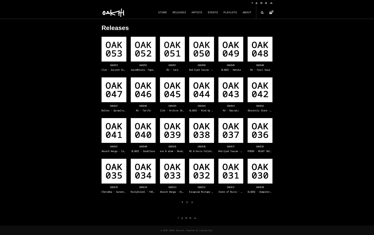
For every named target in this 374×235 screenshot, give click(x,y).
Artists (197, 12)
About (247, 12)
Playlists (230, 12)
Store (162, 12)
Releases (179, 12)
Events (213, 12)
